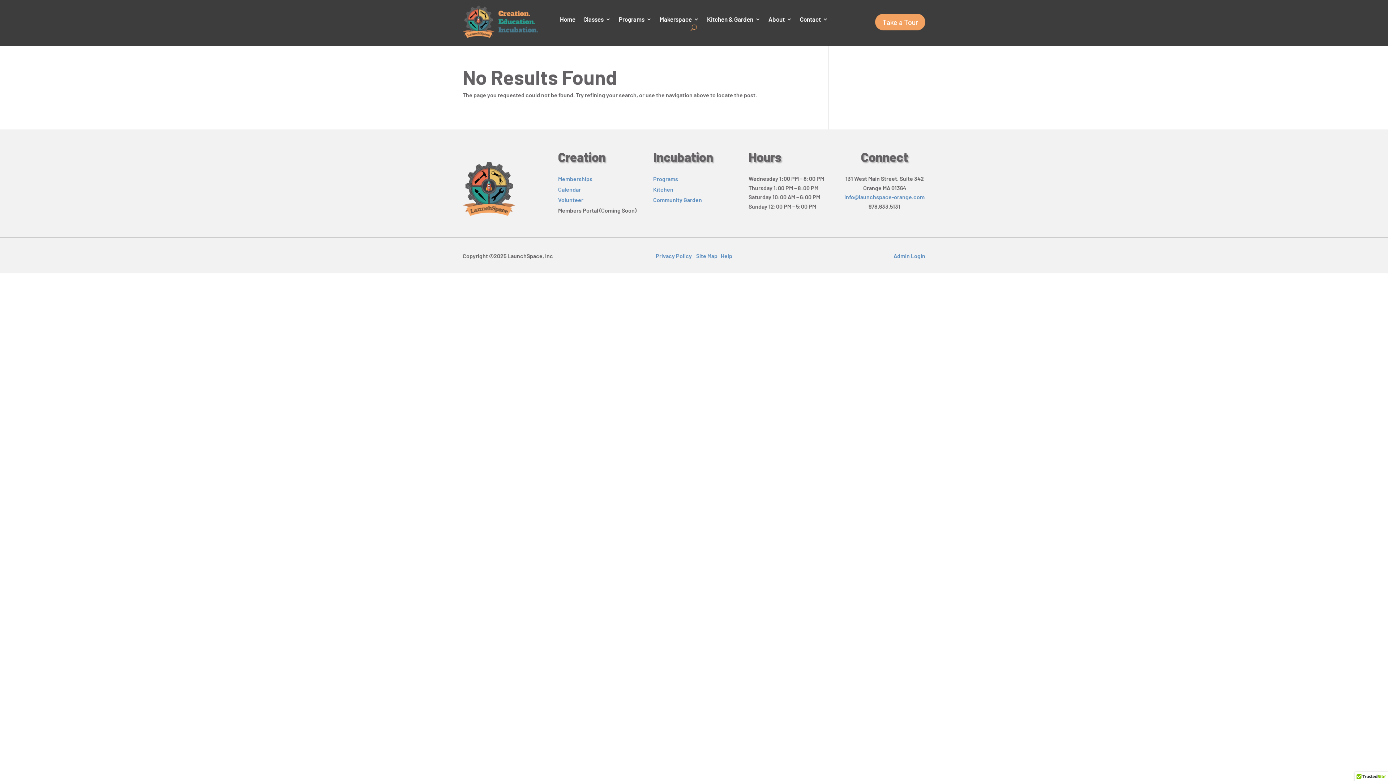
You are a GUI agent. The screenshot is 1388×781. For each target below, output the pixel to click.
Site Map (706, 255)
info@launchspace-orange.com (884, 196)
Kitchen (663, 189)
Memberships (575, 178)
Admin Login (909, 255)
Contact (810, 20)
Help (726, 255)
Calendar (569, 189)
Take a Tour (900, 22)
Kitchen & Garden (730, 20)
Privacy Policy (674, 255)
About (776, 20)
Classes (593, 20)
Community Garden (677, 199)
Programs (631, 20)
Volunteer (570, 199)
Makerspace (676, 20)
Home (567, 20)
